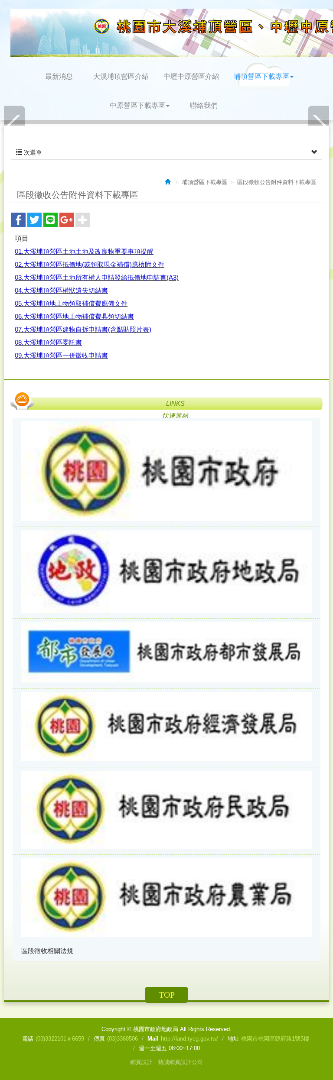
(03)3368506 (122, 1038)
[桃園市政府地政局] (166, 572)
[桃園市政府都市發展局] (166, 653)
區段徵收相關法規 (47, 950)
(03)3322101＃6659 (60, 1038)
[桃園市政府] (166, 472)
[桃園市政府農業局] (166, 898)
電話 (27, 1038)
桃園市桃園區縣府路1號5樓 (275, 1038)
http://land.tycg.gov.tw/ (189, 1038)
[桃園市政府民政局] (166, 810)
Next (318, 125)
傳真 (99, 1038)
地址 (233, 1038)
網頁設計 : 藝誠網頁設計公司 (166, 1062)
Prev (15, 125)
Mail (153, 1038)
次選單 (32, 152)
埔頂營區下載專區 (204, 182)
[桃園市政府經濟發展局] (166, 727)
